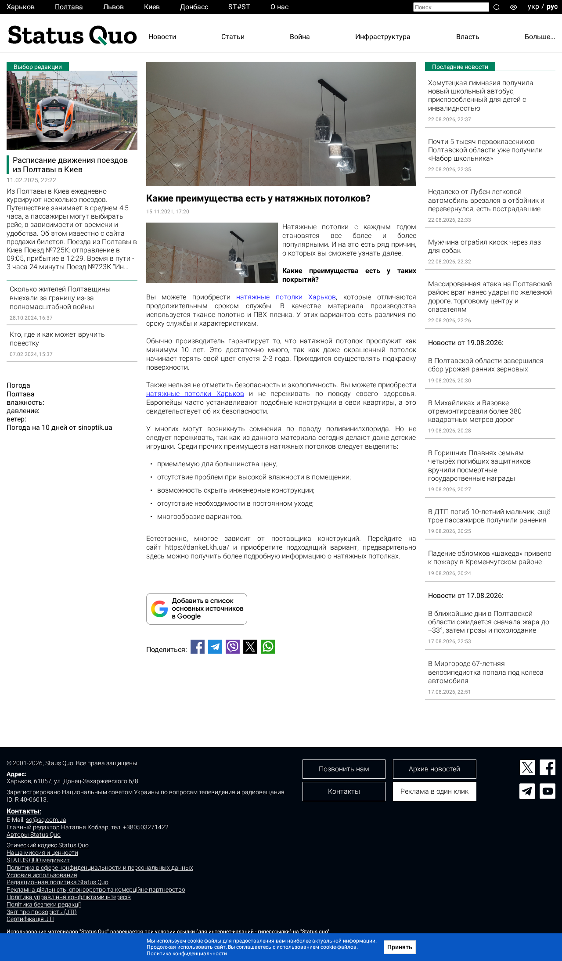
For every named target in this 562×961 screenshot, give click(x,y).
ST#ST (239, 7)
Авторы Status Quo (34, 834)
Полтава (69, 7)
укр (533, 6)
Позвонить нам (344, 769)
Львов (113, 7)
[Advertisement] (281, 690)
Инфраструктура (383, 36)
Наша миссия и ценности (42, 852)
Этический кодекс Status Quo (48, 845)
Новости (162, 36)
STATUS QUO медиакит (38, 860)
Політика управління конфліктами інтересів (69, 896)
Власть (467, 36)
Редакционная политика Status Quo (57, 881)
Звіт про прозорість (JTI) (42, 911)
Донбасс (194, 7)
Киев (152, 7)
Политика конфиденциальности (187, 953)
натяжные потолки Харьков (286, 297)
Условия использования (42, 874)
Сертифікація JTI (30, 918)
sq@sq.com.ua (46, 819)
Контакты (23, 811)
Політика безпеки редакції (44, 904)
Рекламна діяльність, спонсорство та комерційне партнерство (96, 889)
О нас (279, 7)
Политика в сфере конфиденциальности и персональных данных (100, 867)
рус (552, 6)
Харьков (21, 7)
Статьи (233, 36)
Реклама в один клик (434, 791)
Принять (399, 946)
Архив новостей (434, 769)
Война (300, 36)
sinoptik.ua (95, 427)
